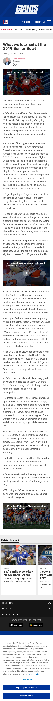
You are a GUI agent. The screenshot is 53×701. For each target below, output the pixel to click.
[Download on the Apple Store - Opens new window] (16, 625)
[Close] (49, 639)
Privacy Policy (34, 674)
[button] (26, 81)
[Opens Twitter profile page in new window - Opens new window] (15, 64)
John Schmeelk (19, 58)
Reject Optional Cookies (26, 687)
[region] (26, 668)
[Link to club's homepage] (5, 20)
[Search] (44, 22)
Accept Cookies (26, 695)
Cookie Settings (26, 679)
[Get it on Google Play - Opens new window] (35, 626)
